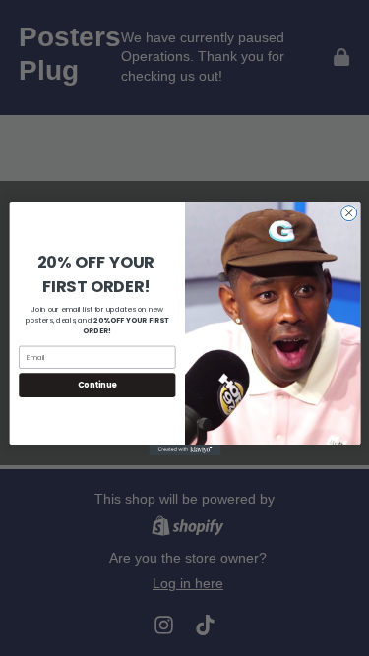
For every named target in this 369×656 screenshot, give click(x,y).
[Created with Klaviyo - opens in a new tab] (184, 449)
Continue (96, 384)
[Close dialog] (348, 212)
